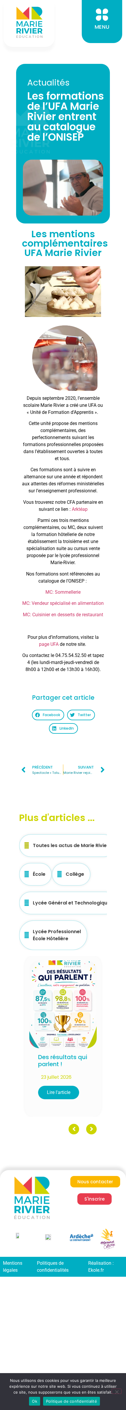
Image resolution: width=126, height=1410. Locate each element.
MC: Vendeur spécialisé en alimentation (63, 603)
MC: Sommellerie (63, 592)
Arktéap (80, 509)
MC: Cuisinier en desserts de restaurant (63, 614)
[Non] (117, 1391)
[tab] (67, 845)
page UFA (49, 644)
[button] (48, 715)
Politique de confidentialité (71, 1401)
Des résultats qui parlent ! (62, 1060)
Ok (34, 1401)
